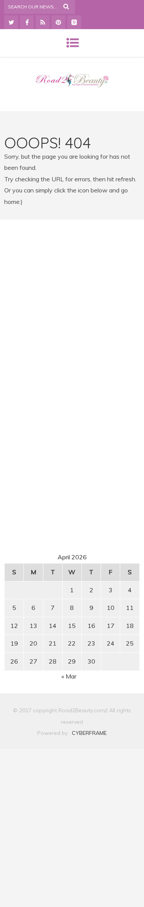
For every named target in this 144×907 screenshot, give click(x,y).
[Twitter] (11, 22)
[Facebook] (27, 22)
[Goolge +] (74, 22)
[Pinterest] (58, 22)
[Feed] (43, 22)
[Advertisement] (72, 297)
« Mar (68, 676)
